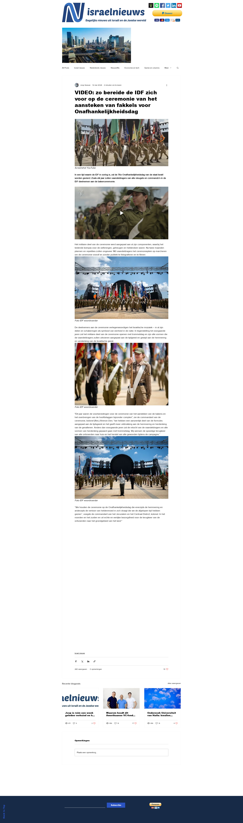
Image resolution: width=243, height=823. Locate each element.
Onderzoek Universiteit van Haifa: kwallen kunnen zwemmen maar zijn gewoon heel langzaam (162, 714)
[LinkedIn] (173, 5)
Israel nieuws (79, 68)
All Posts (65, 68)
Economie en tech (132, 68)
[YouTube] (179, 5)
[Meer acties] (166, 85)
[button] (177, 68)
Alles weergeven (174, 683)
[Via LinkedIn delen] (88, 661)
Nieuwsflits (115, 68)
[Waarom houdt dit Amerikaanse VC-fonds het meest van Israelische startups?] (121, 698)
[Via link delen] (94, 661)
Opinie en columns (151, 68)
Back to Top (4, 812)
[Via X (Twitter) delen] (82, 661)
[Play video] (121, 213)
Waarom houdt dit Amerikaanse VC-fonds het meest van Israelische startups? (120, 714)
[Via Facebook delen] (76, 661)
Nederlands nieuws (98, 68)
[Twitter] (168, 5)
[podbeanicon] (151, 5)
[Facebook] (162, 5)
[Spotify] (156, 5)
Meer (167, 68)
